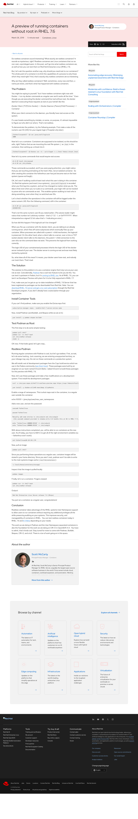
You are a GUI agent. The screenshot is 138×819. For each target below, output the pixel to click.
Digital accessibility (54, 789)
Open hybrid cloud (79, 634)
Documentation (30, 749)
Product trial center (54, 732)
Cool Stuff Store (80, 783)
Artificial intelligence (53, 635)
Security (104, 633)
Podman (36, 273)
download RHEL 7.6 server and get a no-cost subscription (34, 288)
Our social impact (119, 756)
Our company (96, 748)
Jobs (115, 759)
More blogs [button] (56, 13)
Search (122, 54)
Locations (35, 783)
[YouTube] (98, 720)
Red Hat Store (52, 735)
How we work (96, 752)
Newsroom (117, 748)
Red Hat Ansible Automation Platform (12, 742)
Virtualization (106, 670)
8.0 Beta (26, 521)
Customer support (31, 738)
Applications (79, 671)
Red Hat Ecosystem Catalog (34, 747)
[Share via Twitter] (100, 44)
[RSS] (123, 44)
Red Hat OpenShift (9, 738)
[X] (108, 720)
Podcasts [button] (44, 13)
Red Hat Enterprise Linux (11, 735)
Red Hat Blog (8, 12)
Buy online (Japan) (54, 738)
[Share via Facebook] (95, 44)
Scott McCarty (99, 25)
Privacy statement (16, 789)
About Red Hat (15, 783)
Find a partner (29, 744)
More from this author (41, 580)
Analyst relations (97, 759)
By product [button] (21, 13)
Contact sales (74, 732)
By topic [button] (33, 13)
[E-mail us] (103, 44)
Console (50, 741)
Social (72, 741)
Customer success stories (100, 756)
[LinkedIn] (93, 720)
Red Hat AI (6, 732)
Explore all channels (109, 612)
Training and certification (33, 732)
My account (29, 735)
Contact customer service (78, 735)
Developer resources (31, 741)
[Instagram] (112, 720)
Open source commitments (122, 752)
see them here (41, 366)
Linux (54, 37)
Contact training (75, 738)
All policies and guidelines (39, 789)
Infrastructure (54, 671)
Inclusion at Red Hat (67, 783)
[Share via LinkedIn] (98, 44)
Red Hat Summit (91, 783)
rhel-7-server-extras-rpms (37, 308)
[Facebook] (103, 720)
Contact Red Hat (45, 783)
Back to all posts (18, 53)
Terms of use (26, 789)
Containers (46, 37)
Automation (26, 633)
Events (28, 783)
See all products (8, 746)
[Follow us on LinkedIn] (33, 561)
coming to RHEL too (50, 275)
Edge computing (28, 671)
